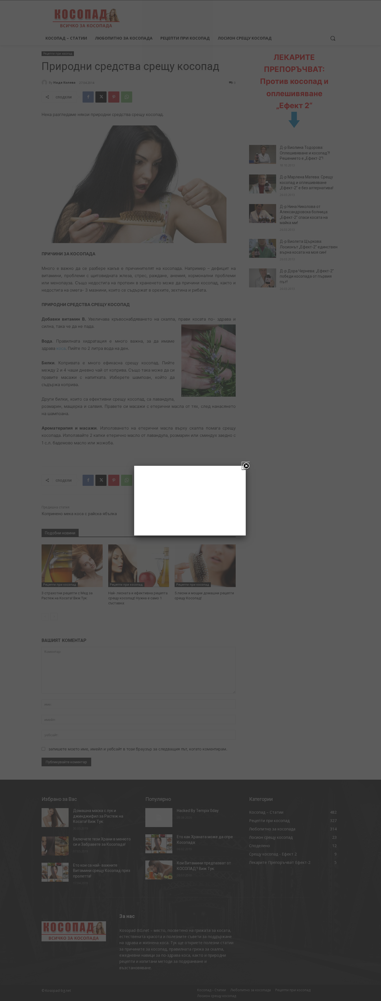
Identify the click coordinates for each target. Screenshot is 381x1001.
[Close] (246, 466)
